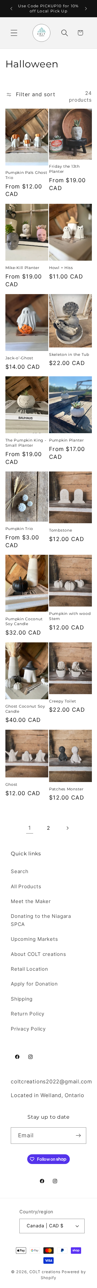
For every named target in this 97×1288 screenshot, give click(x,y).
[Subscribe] (78, 1135)
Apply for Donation (34, 984)
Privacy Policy (28, 1029)
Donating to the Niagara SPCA (41, 920)
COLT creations (44, 1271)
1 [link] (29, 828)
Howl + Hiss (61, 267)
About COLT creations (38, 954)
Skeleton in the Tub (69, 354)
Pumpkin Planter (66, 440)
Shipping (22, 999)
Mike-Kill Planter (22, 267)
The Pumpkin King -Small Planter (25, 443)
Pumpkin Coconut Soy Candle (24, 621)
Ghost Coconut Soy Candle (25, 709)
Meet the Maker (31, 901)
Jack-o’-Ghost (19, 358)
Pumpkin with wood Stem (70, 616)
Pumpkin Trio (19, 528)
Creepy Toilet (62, 701)
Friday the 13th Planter (64, 169)
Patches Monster (66, 789)
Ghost (11, 784)
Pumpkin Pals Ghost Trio (26, 175)
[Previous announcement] (11, 9)
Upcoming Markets (34, 939)
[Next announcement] (86, 9)
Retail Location (29, 969)
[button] (14, 32)
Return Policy (27, 1014)
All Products (26, 886)
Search (20, 871)
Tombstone (60, 530)
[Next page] (67, 828)
